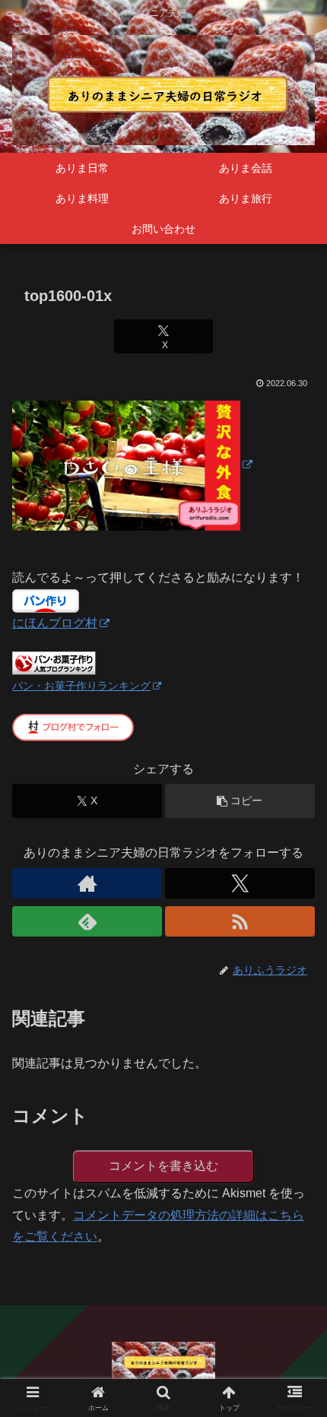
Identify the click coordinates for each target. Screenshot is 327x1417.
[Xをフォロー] (240, 883)
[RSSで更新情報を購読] (240, 921)
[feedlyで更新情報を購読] (87, 921)
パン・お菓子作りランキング (81, 686)
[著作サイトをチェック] (87, 883)
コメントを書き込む (163, 1165)
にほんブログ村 (54, 623)
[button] (240, 801)
